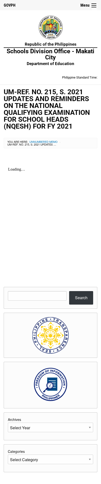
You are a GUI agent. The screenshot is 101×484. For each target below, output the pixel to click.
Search (81, 297)
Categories (16, 451)
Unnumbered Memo (43, 142)
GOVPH (9, 5)
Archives (14, 419)
